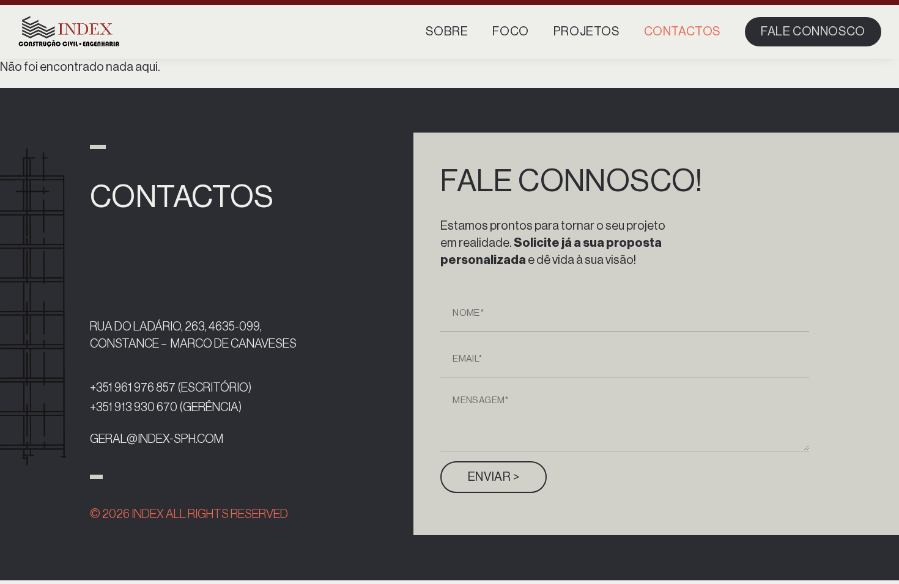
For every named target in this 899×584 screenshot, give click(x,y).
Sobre (447, 32)
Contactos (682, 32)
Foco (510, 32)
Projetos (586, 32)
